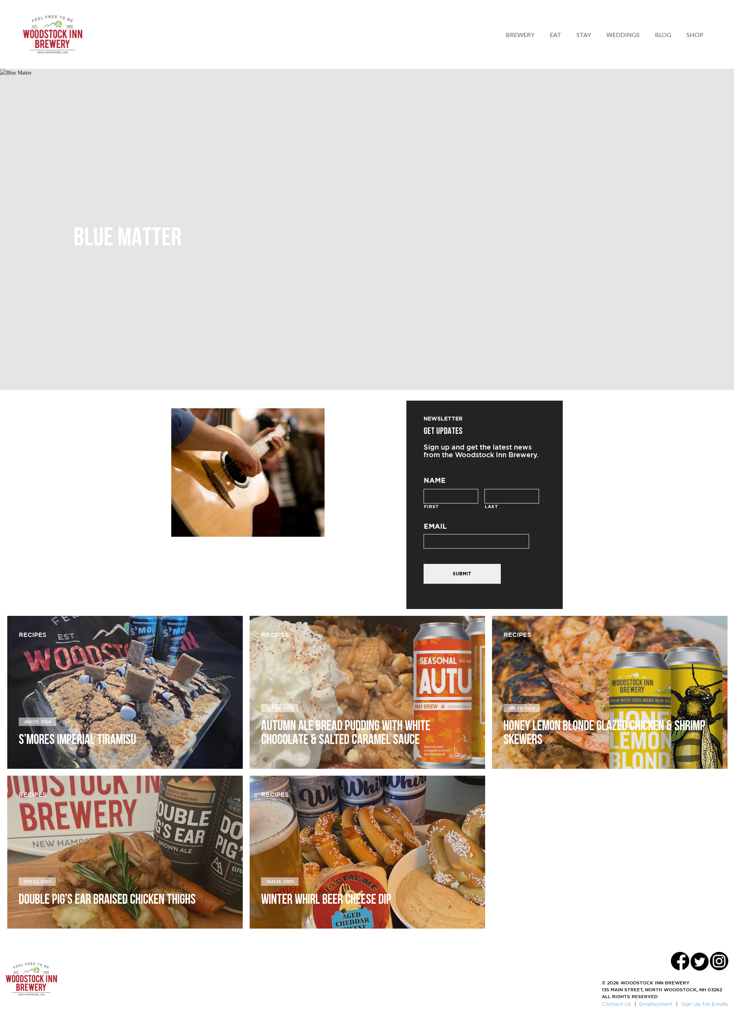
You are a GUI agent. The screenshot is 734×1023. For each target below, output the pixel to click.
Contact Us (616, 1004)
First (431, 506)
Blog (663, 34)
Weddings (623, 34)
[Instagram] (719, 961)
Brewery (520, 34)
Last (492, 506)
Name (438, 480)
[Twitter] (699, 961)
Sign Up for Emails (704, 1004)
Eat (555, 34)
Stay (583, 34)
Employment (656, 1004)
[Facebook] (680, 961)
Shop (695, 34)
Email (438, 526)
